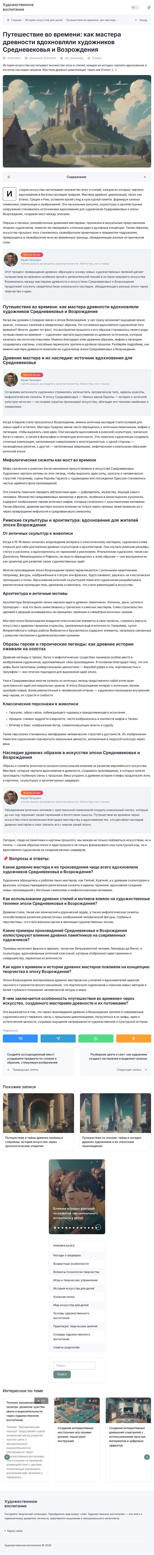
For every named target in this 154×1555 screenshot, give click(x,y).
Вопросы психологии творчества (76, 1272)
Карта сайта (15, 1530)
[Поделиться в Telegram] (58, 1038)
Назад (143, 20)
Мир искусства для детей (71, 1305)
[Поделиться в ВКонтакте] (20, 1038)
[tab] (55, 1228)
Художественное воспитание (18, 7)
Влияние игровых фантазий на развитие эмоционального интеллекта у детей (75, 1213)
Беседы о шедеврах (67, 1255)
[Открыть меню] (149, 7)
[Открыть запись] (38, 1122)
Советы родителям (66, 1347)
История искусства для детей (73, 1288)
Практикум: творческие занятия (75, 1326)
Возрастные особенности (71, 1263)
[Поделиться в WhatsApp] (96, 1038)
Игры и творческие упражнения (75, 1280)
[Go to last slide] (7, 1457)
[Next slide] (98, 1227)
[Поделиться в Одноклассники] (133, 1038)
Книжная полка (63, 1297)
